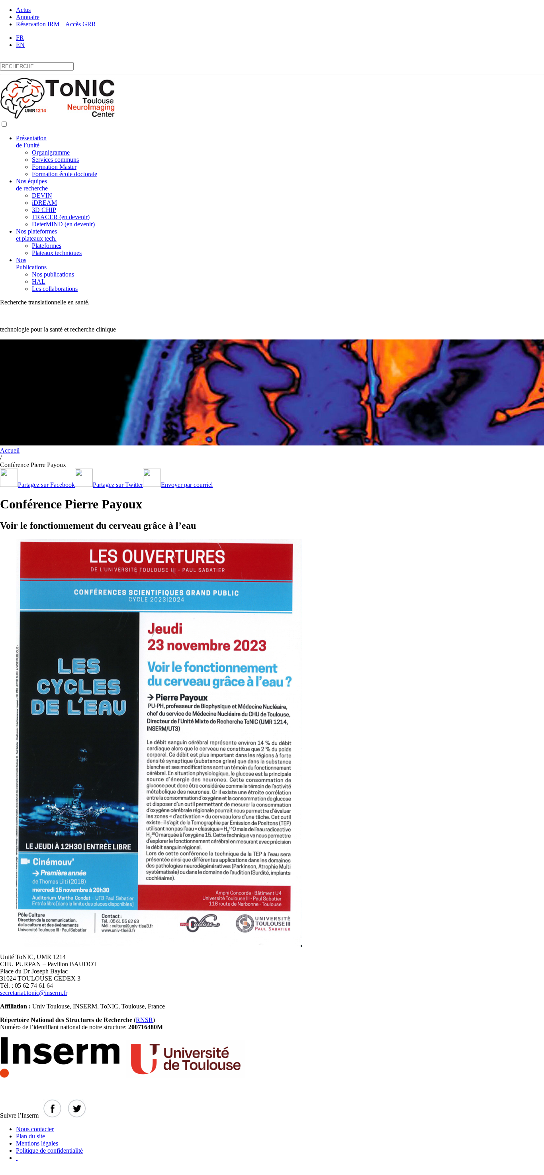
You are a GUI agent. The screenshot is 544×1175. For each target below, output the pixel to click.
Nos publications (53, 274)
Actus (23, 9)
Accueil (10, 450)
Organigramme (51, 152)
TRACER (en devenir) (61, 217)
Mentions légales (37, 1143)
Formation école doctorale (64, 174)
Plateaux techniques (57, 252)
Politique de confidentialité (49, 1150)
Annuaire (27, 17)
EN (20, 44)
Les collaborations (55, 288)
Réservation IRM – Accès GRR (56, 24)
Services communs (55, 159)
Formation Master (54, 166)
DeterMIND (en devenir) (63, 224)
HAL (38, 281)
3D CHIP (44, 209)
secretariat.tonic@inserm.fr (33, 992)
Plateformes (46, 245)
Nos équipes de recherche (32, 185)
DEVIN (42, 195)
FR (20, 37)
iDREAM (44, 202)
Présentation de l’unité (31, 142)
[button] (4, 124)
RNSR (144, 1019)
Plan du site (30, 1136)
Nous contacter (35, 1129)
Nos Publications (31, 264)
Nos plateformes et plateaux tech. (36, 235)
